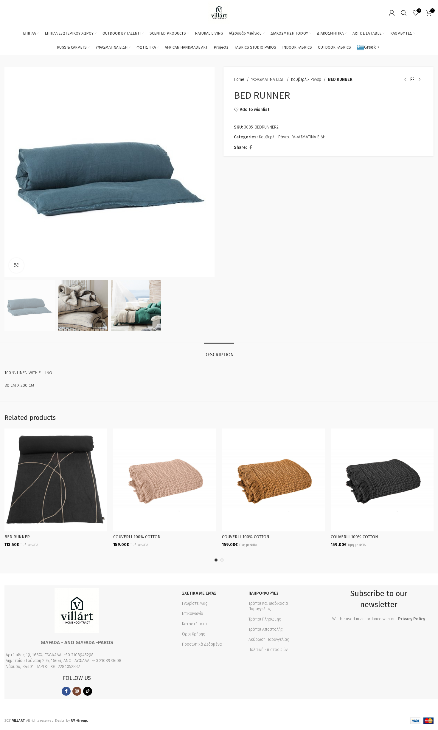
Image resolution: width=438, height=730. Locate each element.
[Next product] (419, 79)
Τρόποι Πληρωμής (264, 619)
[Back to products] (412, 79)
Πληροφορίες (263, 593)
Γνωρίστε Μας (194, 603)
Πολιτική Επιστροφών (268, 649)
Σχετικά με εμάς (199, 593)
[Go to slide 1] (216, 560)
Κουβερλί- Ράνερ (306, 79)
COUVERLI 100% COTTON (137, 536)
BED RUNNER (17, 536)
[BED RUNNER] (55, 480)
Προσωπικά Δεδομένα (202, 644)
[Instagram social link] (76, 691)
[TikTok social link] (87, 691)
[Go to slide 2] (221, 560)
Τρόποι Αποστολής (265, 629)
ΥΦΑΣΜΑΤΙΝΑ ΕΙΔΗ (267, 79)
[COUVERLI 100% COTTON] (164, 480)
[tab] (219, 352)
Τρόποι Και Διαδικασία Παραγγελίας (268, 606)
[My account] (392, 13)
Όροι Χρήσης (193, 634)
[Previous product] (405, 79)
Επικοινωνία (192, 613)
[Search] (404, 13)
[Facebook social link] (250, 147)
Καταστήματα (194, 624)
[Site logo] (219, 12)
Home (239, 79)
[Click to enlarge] (16, 265)
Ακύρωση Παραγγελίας (268, 639)
